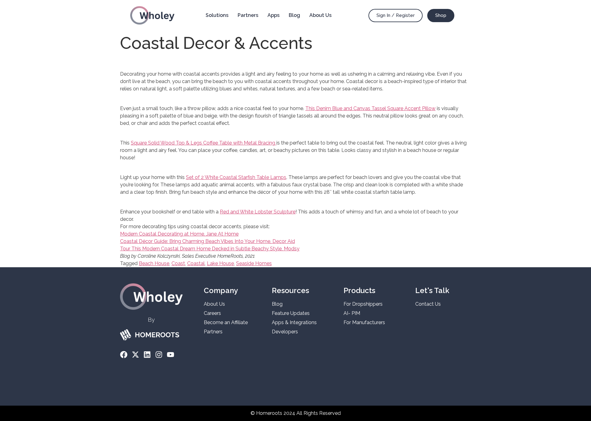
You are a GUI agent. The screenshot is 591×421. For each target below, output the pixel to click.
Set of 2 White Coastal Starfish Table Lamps (236, 177)
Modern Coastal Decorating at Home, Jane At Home (179, 234)
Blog (294, 15)
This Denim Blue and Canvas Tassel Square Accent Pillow (370, 108)
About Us (320, 15)
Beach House (154, 263)
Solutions (217, 15)
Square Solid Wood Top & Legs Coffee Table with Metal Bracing (203, 143)
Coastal (196, 263)
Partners (248, 15)
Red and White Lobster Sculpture (258, 212)
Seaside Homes (254, 263)
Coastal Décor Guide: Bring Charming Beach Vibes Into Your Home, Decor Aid (207, 241)
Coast (178, 263)
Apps (273, 15)
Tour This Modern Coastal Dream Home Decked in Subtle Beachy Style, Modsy (210, 249)
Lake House (220, 263)
